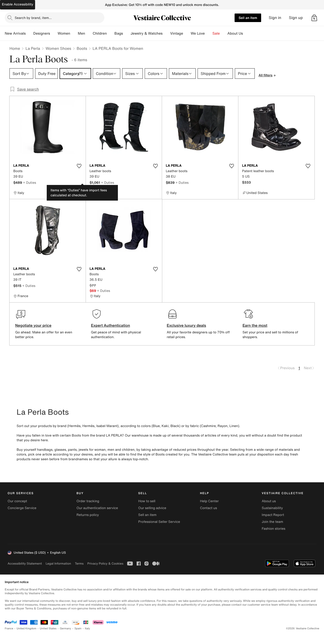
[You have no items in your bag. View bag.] (314, 17)
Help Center (209, 501)
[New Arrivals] (29, 33)
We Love (198, 33)
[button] (314, 17)
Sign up (296, 17)
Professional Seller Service (159, 521)
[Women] (74, 33)
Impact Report (273, 514)
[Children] (110, 33)
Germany (65, 628)
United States (48, 628)
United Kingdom (27, 628)
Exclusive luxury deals (186, 325)
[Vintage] (187, 33)
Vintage (176, 33)
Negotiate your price (33, 325)
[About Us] (247, 33)
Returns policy (87, 514)
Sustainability (272, 508)
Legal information (58, 563)
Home (14, 48)
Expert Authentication (110, 325)
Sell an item (248, 17)
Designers (41, 33)
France (9, 628)
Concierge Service (22, 508)
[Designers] (54, 33)
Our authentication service (97, 508)
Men (81, 33)
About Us (235, 33)
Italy (87, 628)
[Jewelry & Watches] (166, 33)
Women (64, 33)
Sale (216, 33)
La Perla (32, 48)
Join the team (272, 521)
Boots (82, 48)
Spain (78, 628)
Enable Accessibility (17, 4)
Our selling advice (152, 508)
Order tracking (87, 501)
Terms (79, 563)
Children (100, 33)
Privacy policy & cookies (105, 563)
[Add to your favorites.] (79, 166)
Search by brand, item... (33, 17)
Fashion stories (273, 528)
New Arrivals (15, 33)
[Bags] (127, 33)
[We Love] (209, 33)
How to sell (146, 501)
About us (269, 501)
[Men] (89, 33)
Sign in (275, 17)
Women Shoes (58, 48)
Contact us (208, 508)
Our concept (17, 501)
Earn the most (255, 325)
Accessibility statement (25, 563)
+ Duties (29, 182)
